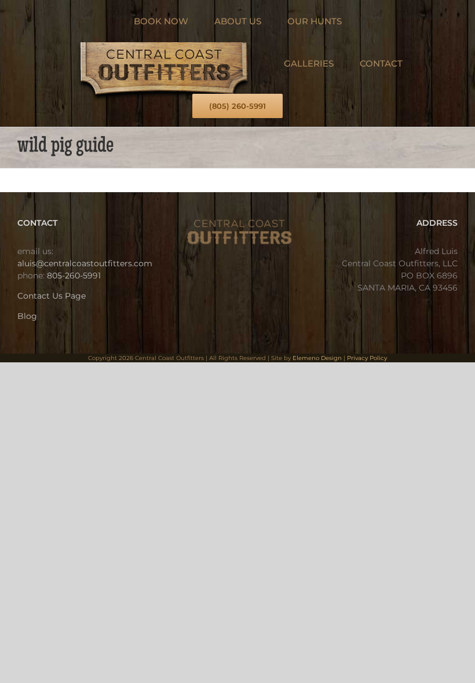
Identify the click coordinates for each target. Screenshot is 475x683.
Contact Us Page (51, 296)
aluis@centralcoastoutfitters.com (84, 263)
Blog (27, 316)
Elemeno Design (317, 358)
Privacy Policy (367, 358)
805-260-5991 (74, 275)
